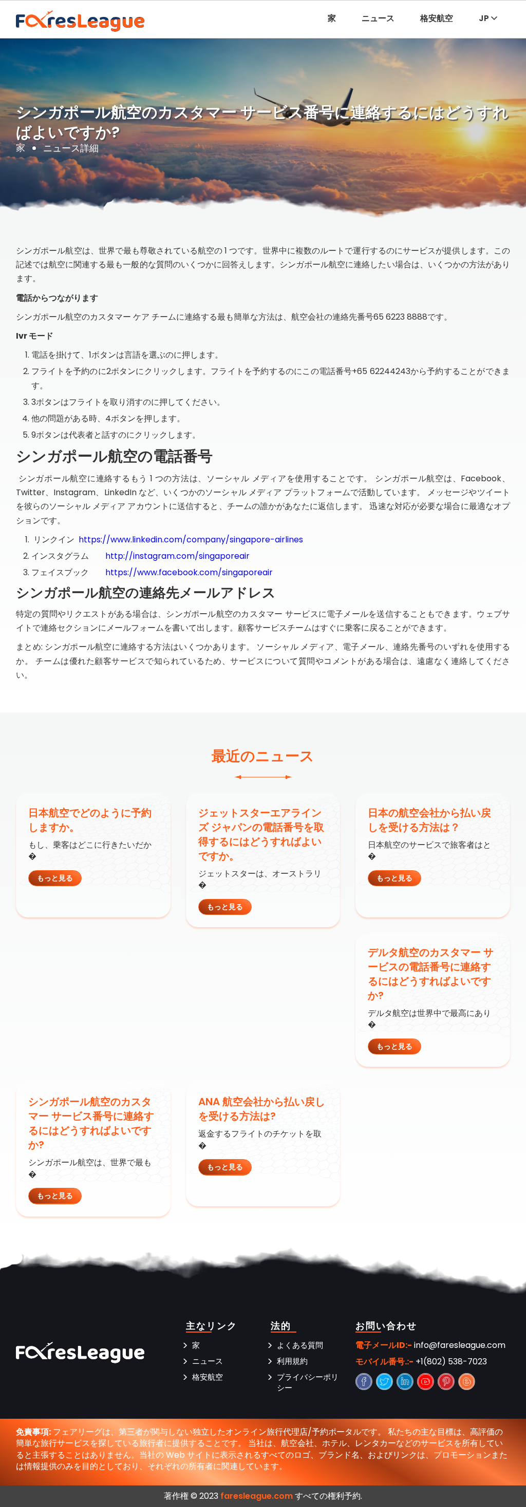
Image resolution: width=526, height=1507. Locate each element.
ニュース (378, 18)
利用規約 (292, 1361)
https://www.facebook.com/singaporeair (189, 572)
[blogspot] (467, 1382)
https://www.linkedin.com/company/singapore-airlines (191, 539)
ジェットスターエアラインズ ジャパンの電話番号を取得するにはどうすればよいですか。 (261, 834)
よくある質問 (300, 1345)
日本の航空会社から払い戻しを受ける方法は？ (429, 820)
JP (485, 18)
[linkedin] (406, 1382)
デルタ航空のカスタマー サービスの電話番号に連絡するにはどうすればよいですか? (431, 974)
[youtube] (426, 1382)
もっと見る (55, 878)
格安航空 (436, 18)
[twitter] (385, 1382)
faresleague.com (256, 1496)
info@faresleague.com (459, 1345)
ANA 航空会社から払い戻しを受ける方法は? (261, 1108)
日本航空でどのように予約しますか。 (90, 820)
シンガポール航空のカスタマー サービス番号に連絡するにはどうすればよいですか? (91, 1123)
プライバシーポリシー (308, 1382)
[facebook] (364, 1382)
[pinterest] (447, 1382)
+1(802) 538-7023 (451, 1361)
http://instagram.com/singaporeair (177, 556)
